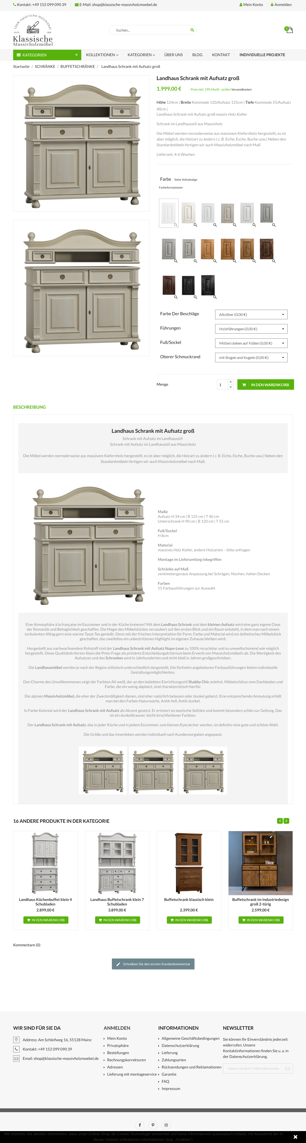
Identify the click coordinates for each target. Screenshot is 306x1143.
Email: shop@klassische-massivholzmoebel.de (60, 1058)
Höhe (161, 102)
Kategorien (140, 55)
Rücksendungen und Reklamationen (191, 1067)
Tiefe (249, 102)
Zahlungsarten (174, 1060)
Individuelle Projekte (262, 55)
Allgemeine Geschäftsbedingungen (190, 1039)
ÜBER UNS (173, 55)
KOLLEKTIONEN (101, 55)
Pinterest (153, 1125)
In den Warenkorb (270, 384)
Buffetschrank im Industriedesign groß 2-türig (260, 902)
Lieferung (170, 1053)
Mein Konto (117, 1039)
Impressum (171, 1089)
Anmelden (117, 1028)
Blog (197, 55)
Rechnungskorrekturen (126, 1060)
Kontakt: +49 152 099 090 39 (41, 4)
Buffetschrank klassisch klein (189, 899)
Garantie (169, 1075)
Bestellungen (118, 1053)
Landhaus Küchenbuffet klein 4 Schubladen (45, 902)
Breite (186, 102)
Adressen (115, 1067)
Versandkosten (241, 89)
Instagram (166, 1125)
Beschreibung (29, 407)
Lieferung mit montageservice (132, 1075)
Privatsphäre (118, 1046)
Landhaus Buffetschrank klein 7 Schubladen (117, 902)
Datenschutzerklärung (180, 1046)
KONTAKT (221, 55)
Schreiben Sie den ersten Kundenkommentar (156, 964)
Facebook (139, 1125)
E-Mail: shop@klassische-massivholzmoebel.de (118, 4)
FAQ (165, 1082)
